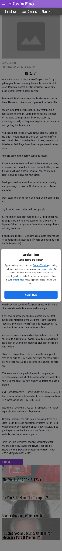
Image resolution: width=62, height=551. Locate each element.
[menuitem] (46, 11)
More (44, 11)
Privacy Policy (47, 269)
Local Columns (29, 11)
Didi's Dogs (10, 11)
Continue (31, 294)
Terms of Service (40, 265)
